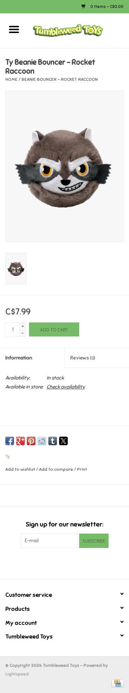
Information (18, 358)
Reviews (82, 358)
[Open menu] (14, 29)
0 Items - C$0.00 (106, 6)
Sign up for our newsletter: (64, 524)
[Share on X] (63, 441)
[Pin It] (31, 441)
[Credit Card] (116, 682)
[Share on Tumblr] (52, 441)
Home (11, 79)
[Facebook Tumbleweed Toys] (52, 562)
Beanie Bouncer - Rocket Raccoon (60, 79)
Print (82, 469)
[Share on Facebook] (9, 441)
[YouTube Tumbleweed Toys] (64, 562)
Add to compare (56, 469)
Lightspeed (17, 673)
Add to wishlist (20, 469)
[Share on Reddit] (42, 441)
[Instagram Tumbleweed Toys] (77, 562)
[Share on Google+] (20, 441)
